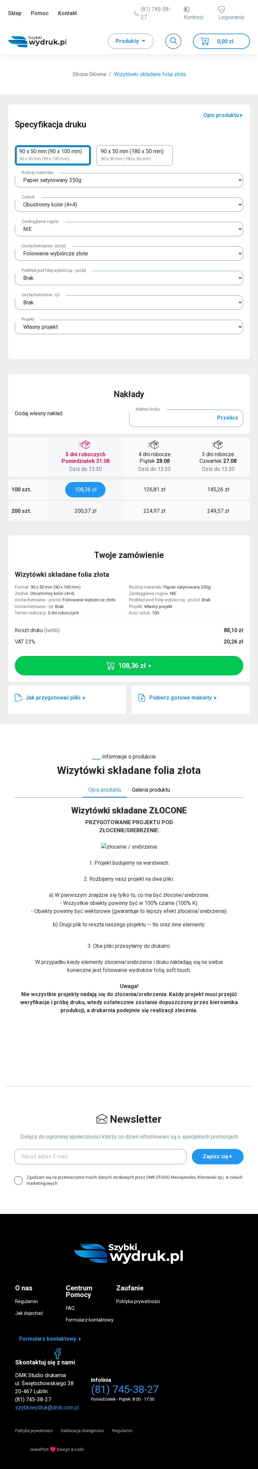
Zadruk (28, 197)
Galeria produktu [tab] (151, 790)
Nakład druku (148, 409)
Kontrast (194, 17)
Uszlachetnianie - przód (44, 246)
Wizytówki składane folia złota (150, 74)
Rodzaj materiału (37, 172)
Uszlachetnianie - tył (40, 295)
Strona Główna (89, 74)
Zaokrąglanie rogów (40, 221)
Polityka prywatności (138, 1301)
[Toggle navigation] (173, 41)
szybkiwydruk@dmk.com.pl (47, 1407)
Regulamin (26, 1301)
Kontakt (67, 13)
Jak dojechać (29, 1313)
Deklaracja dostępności (82, 1430)
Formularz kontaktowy (90, 1320)
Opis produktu (221, 115)
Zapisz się (215, 1156)
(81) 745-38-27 (156, 13)
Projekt (28, 319)
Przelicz (227, 418)
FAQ (70, 1308)
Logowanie (231, 17)
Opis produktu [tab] (104, 790)
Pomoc (40, 13)
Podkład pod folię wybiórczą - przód (54, 270)
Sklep (15, 13)
